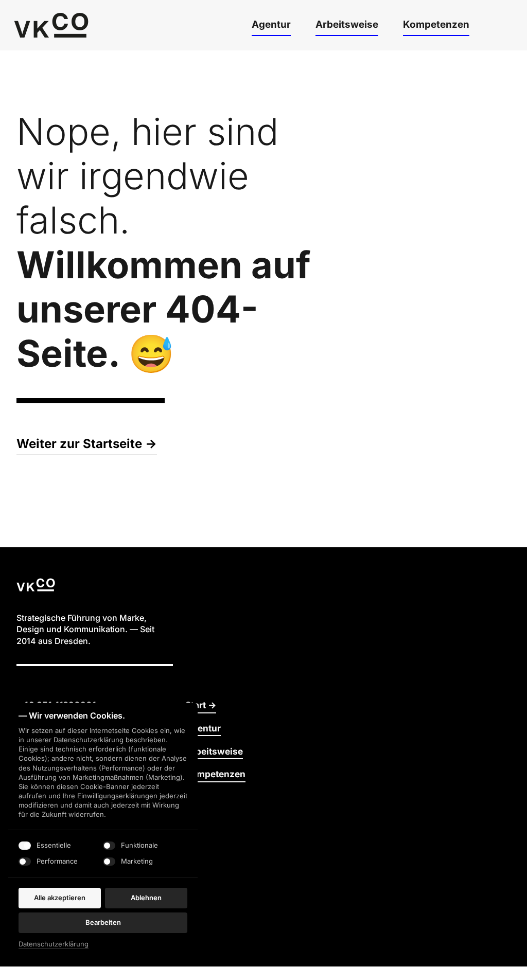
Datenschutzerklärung (54, 944)
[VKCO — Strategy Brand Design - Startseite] (51, 25)
